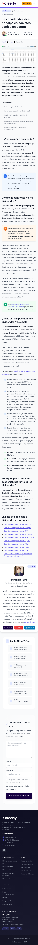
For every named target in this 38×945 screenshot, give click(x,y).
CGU (25, 942)
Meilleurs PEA (6, 879)
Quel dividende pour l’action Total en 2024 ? (21, 648)
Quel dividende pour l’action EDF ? (16, 550)
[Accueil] (9, 3)
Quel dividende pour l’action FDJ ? (16, 547)
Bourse (7, 11)
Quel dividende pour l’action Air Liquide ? (19, 534)
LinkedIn (31, 627)
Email (20, 627)
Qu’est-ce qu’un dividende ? (13, 107)
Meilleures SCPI (7, 866)
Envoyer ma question (17, 796)
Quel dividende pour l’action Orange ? (17, 528)
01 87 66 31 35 (10, 845)
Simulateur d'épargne (27, 874)
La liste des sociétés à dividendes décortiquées (15, 128)
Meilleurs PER (6, 870)
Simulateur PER (26, 871)
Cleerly (4, 42)
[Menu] (34, 4)
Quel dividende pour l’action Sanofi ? (17, 524)
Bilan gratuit (26, 3)
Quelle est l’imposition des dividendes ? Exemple (16, 116)
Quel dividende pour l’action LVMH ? (17, 531)
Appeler (9, 627)
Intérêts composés (27, 864)
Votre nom (9, 761)
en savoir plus (29, 622)
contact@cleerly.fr (10, 837)
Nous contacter (7, 904)
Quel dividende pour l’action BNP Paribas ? (19, 537)
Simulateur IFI (25, 867)
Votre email (10, 770)
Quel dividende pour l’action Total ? (16, 544)
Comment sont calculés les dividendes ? (17, 111)
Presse (4, 897)
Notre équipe (6, 889)
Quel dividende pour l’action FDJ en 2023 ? (21, 701)
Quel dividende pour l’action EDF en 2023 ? (21, 692)
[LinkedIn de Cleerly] (4, 850)
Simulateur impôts (26, 861)
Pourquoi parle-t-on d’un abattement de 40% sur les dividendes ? (18, 122)
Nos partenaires (7, 901)
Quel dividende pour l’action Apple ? (17, 541)
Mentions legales (16, 942)
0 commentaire (8, 14)
